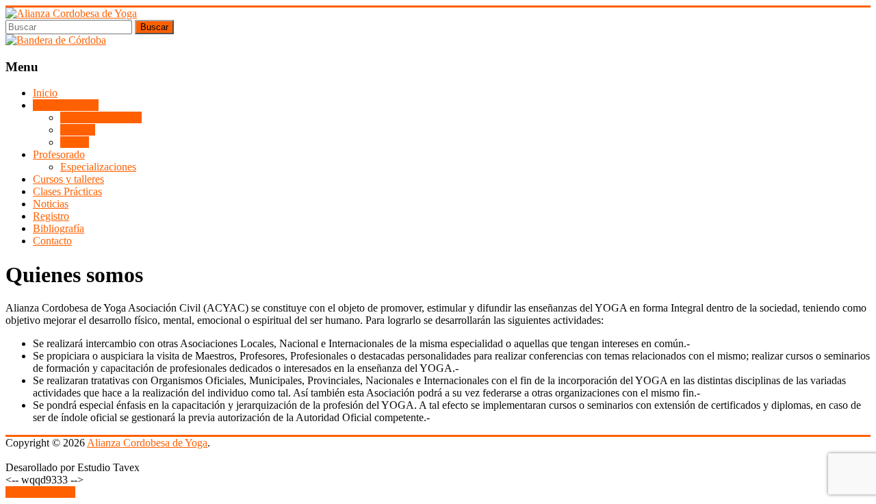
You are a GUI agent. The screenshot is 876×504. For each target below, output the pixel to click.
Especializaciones (98, 167)
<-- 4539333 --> (40, 492)
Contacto (52, 241)
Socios (74, 142)
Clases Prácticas (67, 191)
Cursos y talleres (68, 179)
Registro (51, 216)
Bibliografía (58, 228)
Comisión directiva (101, 117)
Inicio (45, 93)
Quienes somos (66, 105)
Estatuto (77, 130)
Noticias (50, 204)
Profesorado (59, 154)
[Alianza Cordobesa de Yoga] (71, 13)
